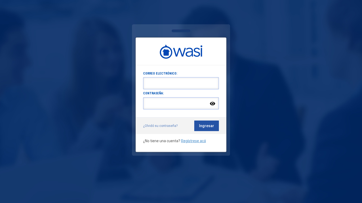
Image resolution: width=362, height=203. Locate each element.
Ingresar (206, 126)
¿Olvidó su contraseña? (160, 126)
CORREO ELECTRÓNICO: (160, 73)
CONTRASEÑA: (153, 93)
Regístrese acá (193, 141)
